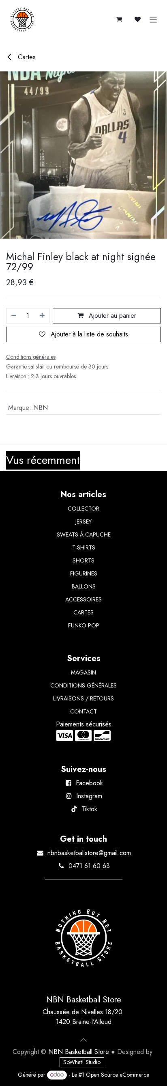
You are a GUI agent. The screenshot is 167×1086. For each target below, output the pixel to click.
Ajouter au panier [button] (111, 315)
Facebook (89, 783)
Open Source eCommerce (117, 1075)
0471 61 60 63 (89, 866)
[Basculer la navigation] (153, 19)
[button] (83, 1039)
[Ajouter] (42, 315)
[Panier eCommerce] (119, 19)
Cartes (26, 57)
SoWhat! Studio (82, 1062)
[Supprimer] (13, 315)
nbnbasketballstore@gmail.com (89, 853)
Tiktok (89, 809)
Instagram (89, 796)
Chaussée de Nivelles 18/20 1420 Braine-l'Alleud (83, 1016)
